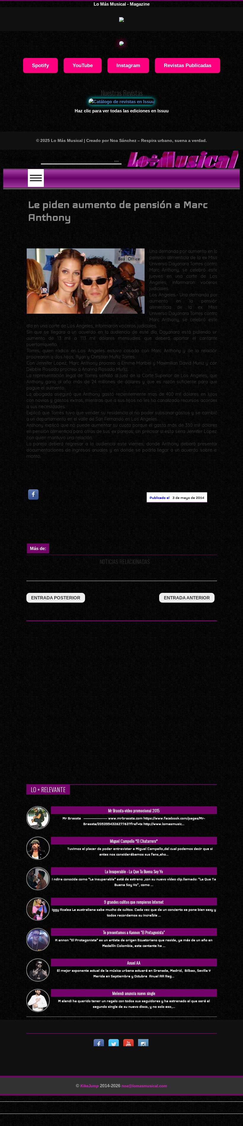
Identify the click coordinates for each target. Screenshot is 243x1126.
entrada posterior (55, 597)
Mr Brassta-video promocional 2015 (134, 810)
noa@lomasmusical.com (144, 1086)
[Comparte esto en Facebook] (33, 494)
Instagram (128, 65)
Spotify (40, 65)
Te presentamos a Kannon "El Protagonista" (134, 932)
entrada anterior (187, 597)
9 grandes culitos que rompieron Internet (134, 902)
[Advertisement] (134, 524)
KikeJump (90, 1086)
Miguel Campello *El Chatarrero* (134, 841)
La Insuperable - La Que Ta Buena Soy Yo (134, 871)
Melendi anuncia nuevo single (133, 993)
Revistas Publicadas (187, 65)
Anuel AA (133, 963)
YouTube (83, 65)
